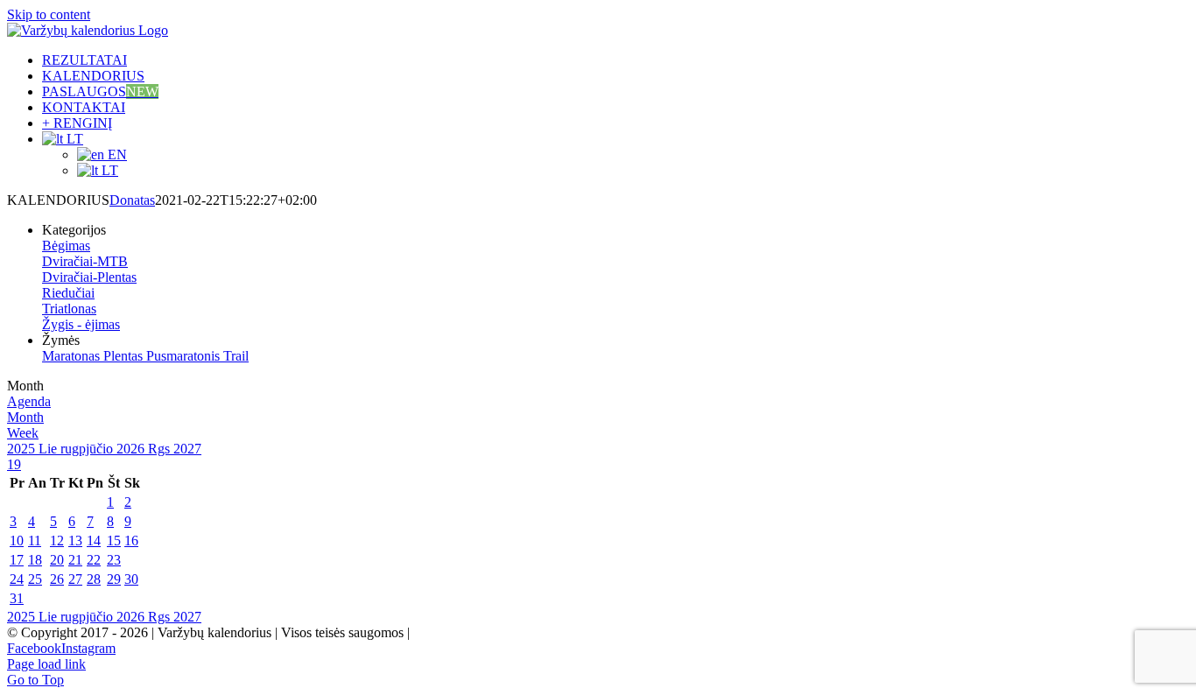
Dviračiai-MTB (85, 261)
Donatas (132, 200)
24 (17, 579)
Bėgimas (66, 245)
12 (57, 540)
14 (94, 540)
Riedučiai (68, 292)
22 (94, 559)
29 (114, 579)
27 (75, 579)
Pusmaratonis (184, 355)
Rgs (160, 448)
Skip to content (48, 14)
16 (131, 540)
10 (17, 540)
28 (94, 579)
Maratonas (72, 355)
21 (75, 559)
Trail (236, 355)
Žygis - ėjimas (81, 324)
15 (114, 540)
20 (57, 559)
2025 (23, 448)
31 (17, 598)
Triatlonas (69, 308)
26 (57, 579)
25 (35, 579)
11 (34, 540)
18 (35, 559)
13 (75, 540)
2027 (187, 448)
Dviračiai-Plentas (89, 277)
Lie (49, 448)
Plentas (124, 355)
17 (17, 559)
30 (131, 579)
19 (14, 464)
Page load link (46, 663)
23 (114, 559)
